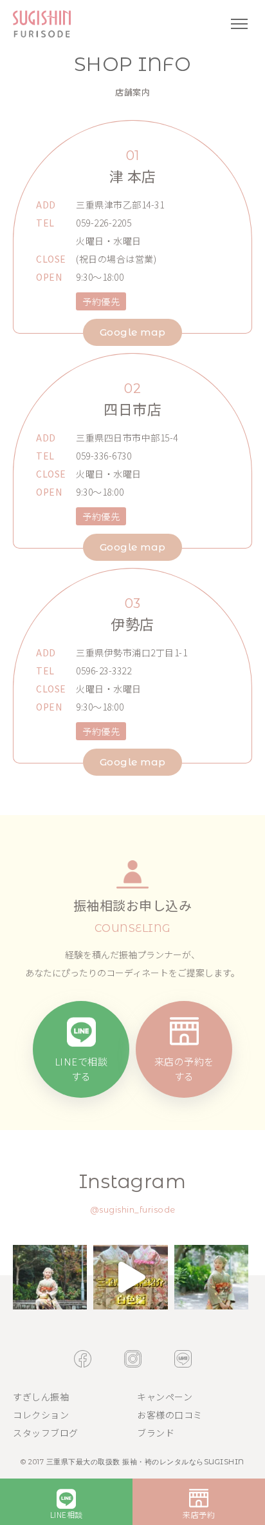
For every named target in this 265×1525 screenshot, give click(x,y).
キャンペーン (164, 1396)
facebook (82, 1358)
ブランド (155, 1432)
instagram (132, 1358)
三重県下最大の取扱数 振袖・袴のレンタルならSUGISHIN (145, 1461)
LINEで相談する (81, 1069)
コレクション (41, 1414)
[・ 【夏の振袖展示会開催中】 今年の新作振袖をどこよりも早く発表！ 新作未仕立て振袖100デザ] (50, 1277)
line (183, 1358)
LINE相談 (66, 1514)
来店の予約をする (184, 1069)
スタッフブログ (45, 1432)
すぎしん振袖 (41, 1396)
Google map (133, 332)
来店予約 (199, 1514)
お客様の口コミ (170, 1414)
